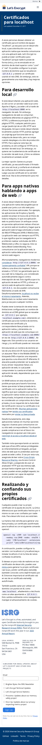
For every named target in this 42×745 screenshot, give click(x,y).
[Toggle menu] (37, 7)
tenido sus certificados (22, 411)
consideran (7, 262)
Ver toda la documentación (12, 30)
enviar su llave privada (25, 414)
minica (5, 567)
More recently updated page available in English (19, 28)
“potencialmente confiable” (14, 265)
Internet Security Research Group (24, 731)
